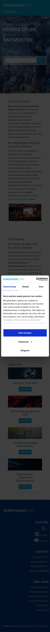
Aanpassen (23, 341)
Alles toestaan (25, 333)
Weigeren (25, 350)
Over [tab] (41, 286)
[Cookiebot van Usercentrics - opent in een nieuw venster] (36, 279)
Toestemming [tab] (9, 286)
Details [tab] (25, 286)
